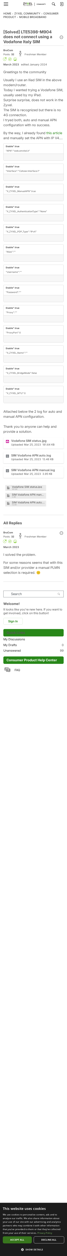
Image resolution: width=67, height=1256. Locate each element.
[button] (61, 37)
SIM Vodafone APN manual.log (28, 494)
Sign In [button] (13, 621)
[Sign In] (61, 4)
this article (54, 133)
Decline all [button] (48, 1239)
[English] (33, 4)
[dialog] (33, 1229)
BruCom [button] (8, 50)
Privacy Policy (44, 1233)
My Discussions (14, 639)
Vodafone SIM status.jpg (27, 487)
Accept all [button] (17, 1239)
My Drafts (33, 645)
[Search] (53, 4)
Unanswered (33, 650)
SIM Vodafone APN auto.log (28, 502)
